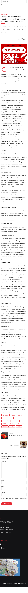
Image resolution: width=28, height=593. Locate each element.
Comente (3, 461)
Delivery (5, 418)
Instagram (4, 548)
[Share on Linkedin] (24, 39)
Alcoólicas (5, 415)
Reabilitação (21, 423)
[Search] (1, 4)
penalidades (15, 420)
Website (3, 492)
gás (11, 418)
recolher (5, 426)
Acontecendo (4, 14)
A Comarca (3, 35)
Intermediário (6, 420)
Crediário (20, 415)
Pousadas (12, 423)
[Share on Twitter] (22, 39)
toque (12, 426)
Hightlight (18, 418)
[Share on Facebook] (19, 39)
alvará (13, 415)
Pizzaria (4, 423)
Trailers (19, 426)
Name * (3, 480)
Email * (3, 486)
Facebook (3, 544)
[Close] (1, 5)
